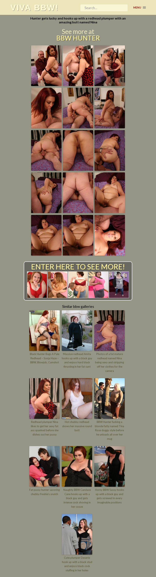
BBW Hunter (78, 38)
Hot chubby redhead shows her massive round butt (77, 426)
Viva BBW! (34, 7)
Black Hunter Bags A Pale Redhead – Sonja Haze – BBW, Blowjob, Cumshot (44, 358)
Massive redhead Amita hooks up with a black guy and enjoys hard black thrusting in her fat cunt (77, 360)
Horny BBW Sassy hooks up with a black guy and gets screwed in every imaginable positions (109, 496)
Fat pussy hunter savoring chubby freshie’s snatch (44, 492)
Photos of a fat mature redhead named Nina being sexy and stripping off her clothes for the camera (109, 362)
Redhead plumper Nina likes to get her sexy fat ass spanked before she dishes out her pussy (44, 428)
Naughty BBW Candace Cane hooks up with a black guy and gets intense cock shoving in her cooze (77, 498)
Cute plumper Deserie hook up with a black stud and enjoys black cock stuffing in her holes (77, 564)
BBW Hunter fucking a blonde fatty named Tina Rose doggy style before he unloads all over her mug (109, 430)
